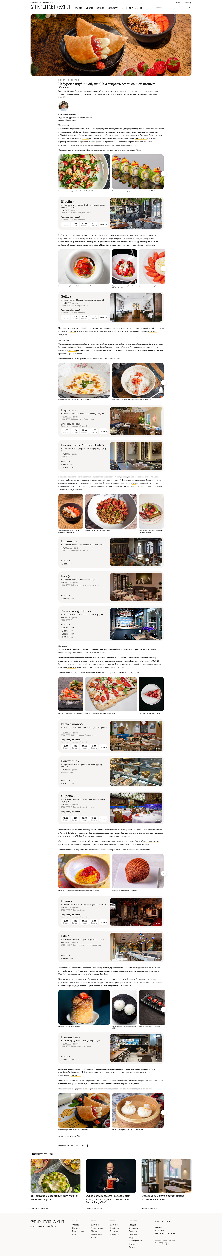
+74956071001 (67, 958)
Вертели (81, 347)
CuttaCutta (72, 350)
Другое (132, 1247)
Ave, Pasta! (83, 132)
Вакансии (133, 1231)
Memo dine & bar (107, 245)
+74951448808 (67, 1060)
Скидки (132, 1225)
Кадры (132, 1238)
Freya (132, 245)
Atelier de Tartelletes (68, 833)
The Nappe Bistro (146, 135)
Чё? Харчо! (76, 1075)
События (133, 1234)
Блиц (93, 1238)
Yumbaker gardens (111, 480)
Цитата (132, 1244)
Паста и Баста (141, 138)
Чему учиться (97, 1228)
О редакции (159, 1230)
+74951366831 (67, 631)
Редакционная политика (165, 1233)
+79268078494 (67, 468)
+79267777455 (67, 783)
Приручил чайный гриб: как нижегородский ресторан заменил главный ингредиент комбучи (112, 1088)
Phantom (151, 245)
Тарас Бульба (140, 1080)
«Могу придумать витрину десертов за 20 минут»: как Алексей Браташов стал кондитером (112, 849)
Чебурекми (86, 1072)
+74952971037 (67, 464)
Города (75, 1234)
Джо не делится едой (150, 841)
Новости (113, 8)
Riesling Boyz (81, 836)
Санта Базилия (131, 661)
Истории (98, 1208)
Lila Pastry (137, 829)
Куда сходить (78, 1231)
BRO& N (155, 661)
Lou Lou (94, 245)
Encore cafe (126, 347)
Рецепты (44, 1208)
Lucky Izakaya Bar (67, 985)
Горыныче (126, 480)
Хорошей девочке (97, 132)
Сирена (119, 661)
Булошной (109, 141)
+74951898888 (67, 599)
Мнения (94, 1231)
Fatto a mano (144, 661)
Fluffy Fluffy (138, 486)
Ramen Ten (126, 985)
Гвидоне (111, 132)
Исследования (135, 1241)
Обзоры (153, 1208)
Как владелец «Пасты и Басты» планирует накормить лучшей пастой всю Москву (108, 150)
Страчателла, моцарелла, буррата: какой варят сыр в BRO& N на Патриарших (106, 672)
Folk (134, 483)
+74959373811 (67, 564)
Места (78, 8)
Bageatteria (71, 667)
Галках (142, 833)
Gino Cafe (64, 135)
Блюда (100, 8)
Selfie (76, 132)
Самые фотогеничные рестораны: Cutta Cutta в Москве (97, 358)
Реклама (158, 1227)
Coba (134, 982)
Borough (85, 138)
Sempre (73, 331)
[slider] (136, 213)
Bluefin (149, 141)
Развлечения (96, 1234)
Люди (89, 8)
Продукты (114, 1234)
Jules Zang (104, 974)
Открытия (133, 1228)
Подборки (73, 80)
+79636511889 (67, 628)
